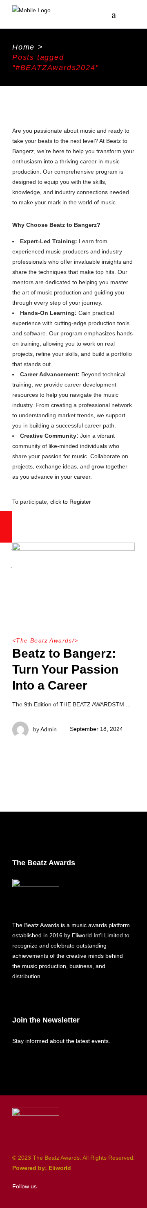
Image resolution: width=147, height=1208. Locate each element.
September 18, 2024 (96, 729)
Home (23, 47)
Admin (48, 729)
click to (59, 501)
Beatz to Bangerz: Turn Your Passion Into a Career (65, 669)
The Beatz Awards (44, 640)
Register (80, 501)
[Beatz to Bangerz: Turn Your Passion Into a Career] (73, 577)
